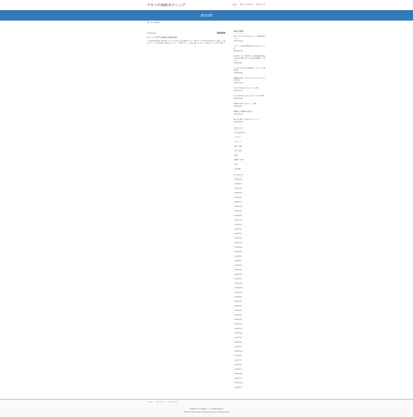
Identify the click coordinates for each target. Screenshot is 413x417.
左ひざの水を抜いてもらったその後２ (246, 88)
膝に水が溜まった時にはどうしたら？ (246, 119)
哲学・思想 (238, 146)
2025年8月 (238, 215)
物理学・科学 (238, 160)
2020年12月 (238, 373)
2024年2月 (238, 274)
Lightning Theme (206, 412)
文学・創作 (238, 151)
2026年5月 (238, 184)
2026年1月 (238, 202)
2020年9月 (238, 387)
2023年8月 (238, 297)
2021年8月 (238, 355)
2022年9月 (238, 342)
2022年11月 (238, 337)
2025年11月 (238, 206)
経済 (235, 164)
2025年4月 (238, 233)
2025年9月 (238, 211)
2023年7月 (238, 301)
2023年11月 (238, 283)
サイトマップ (160, 402)
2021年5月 (238, 364)
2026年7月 (238, 179)
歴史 (235, 155)
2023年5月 (238, 310)
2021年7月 (238, 360)
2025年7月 (238, 220)
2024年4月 (238, 265)
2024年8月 (238, 256)
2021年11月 (238, 351)
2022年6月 (238, 346)
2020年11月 (238, 378)
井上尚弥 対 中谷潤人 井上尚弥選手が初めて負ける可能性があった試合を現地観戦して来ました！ (249, 58)
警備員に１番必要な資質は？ (243, 111)
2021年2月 (238, 369)
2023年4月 (238, 315)
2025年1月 (238, 238)
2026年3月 (238, 193)
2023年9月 (238, 292)
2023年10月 (238, 288)
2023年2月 (238, 324)
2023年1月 (238, 328)
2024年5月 (238, 260)
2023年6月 (238, 306)
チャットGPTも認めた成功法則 (162, 37)
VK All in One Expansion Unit (220, 412)
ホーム (150, 402)
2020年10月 (238, 382)
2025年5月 (238, 229)
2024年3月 (238, 270)
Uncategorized (239, 132)
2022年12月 (238, 333)
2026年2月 (238, 197)
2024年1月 (238, 279)
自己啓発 (237, 169)
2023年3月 (238, 319)
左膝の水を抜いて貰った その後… (246, 103)
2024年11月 (238, 247)
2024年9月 (238, 251)
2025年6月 (238, 224)
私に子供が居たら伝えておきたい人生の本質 (249, 96)
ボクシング (238, 142)
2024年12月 (238, 242)
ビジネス (221, 33)
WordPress (194, 412)
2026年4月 (238, 188)
